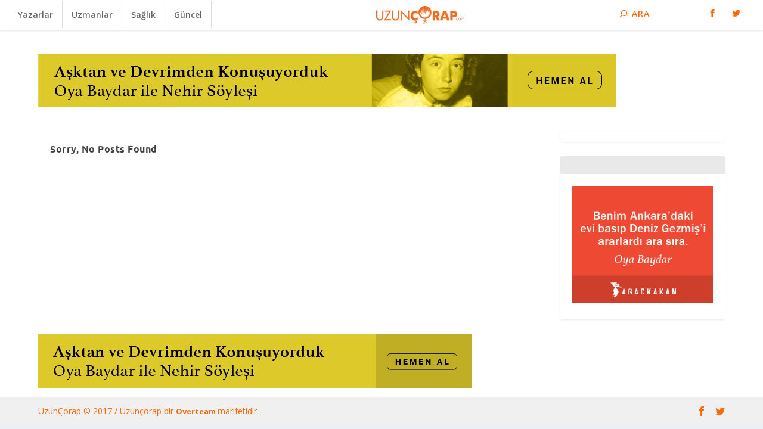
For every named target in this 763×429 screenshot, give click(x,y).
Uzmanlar (92, 14)
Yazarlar (35, 14)
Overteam (197, 411)
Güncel (188, 14)
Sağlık (143, 14)
